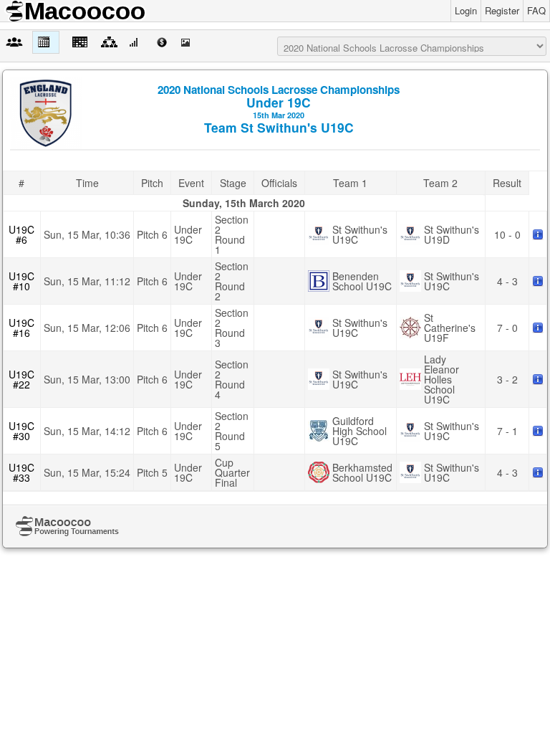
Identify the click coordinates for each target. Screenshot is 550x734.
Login (466, 10)
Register (502, 10)
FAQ (536, 10)
